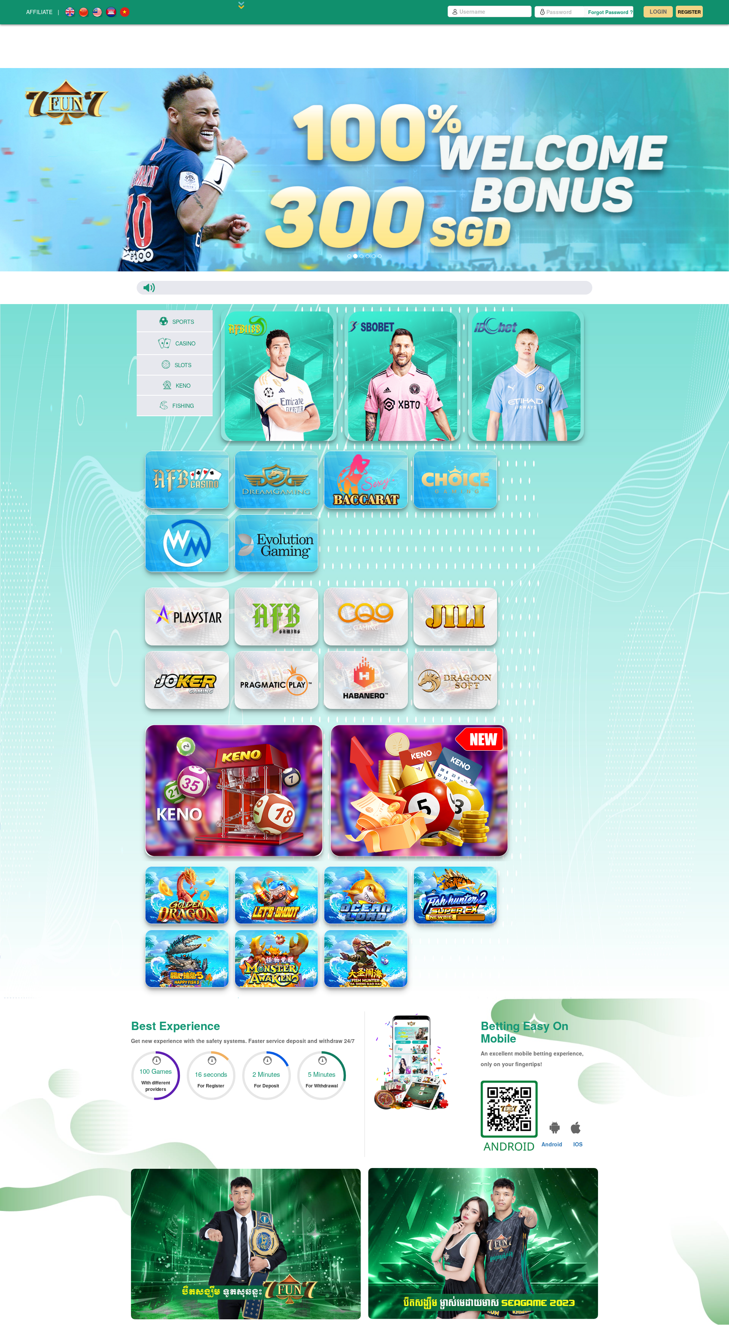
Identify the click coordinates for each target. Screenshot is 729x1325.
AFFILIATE (39, 12)
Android (551, 1133)
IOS (577, 1133)
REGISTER (689, 11)
